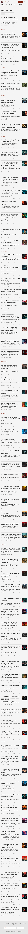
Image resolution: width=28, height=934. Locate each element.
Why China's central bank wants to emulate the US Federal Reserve (10, 523)
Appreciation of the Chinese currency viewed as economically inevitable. (9, 333)
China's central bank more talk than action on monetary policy (11, 290)
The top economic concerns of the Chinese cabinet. (10, 512)
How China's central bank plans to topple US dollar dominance (10, 675)
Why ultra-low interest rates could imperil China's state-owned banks (10, 548)
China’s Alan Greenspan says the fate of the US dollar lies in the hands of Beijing (10, 452)
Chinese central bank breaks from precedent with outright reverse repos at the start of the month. (10, 702)
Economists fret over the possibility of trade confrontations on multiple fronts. (11, 774)
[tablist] (7, 13)
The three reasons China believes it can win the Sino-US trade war (11, 709)
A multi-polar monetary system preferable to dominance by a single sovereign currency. (10, 678)
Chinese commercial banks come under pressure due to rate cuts (10, 884)
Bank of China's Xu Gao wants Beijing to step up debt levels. (10, 577)
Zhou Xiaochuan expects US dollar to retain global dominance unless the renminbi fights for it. (10, 456)
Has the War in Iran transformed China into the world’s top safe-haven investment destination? (10, 163)
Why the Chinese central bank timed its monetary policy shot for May (10, 820)
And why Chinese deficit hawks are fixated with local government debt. (10, 104)
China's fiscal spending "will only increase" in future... (10, 140)
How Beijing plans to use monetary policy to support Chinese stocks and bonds (10, 37)
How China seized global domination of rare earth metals (10, 440)
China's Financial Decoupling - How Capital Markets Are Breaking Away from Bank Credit (10, 45)
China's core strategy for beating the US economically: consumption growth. (10, 771)
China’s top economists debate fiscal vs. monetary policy (10, 219)
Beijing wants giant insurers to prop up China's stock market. (9, 623)
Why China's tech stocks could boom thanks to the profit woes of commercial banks (10, 758)
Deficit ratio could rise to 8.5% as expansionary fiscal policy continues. (9, 304)
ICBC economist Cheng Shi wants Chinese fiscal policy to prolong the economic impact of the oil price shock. (10, 155)
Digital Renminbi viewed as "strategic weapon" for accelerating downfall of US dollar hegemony (10, 833)
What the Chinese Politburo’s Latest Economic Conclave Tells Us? (10, 19)
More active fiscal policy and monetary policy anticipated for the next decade (9, 689)
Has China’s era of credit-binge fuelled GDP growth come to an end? (9, 179)
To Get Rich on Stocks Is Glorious (10, 474)
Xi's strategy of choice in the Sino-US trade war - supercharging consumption (10, 560)
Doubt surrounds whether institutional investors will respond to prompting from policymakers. (10, 626)
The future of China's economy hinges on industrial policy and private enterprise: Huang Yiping (10, 858)
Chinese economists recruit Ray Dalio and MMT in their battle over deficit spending (10, 573)
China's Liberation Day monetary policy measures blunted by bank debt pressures (10, 698)
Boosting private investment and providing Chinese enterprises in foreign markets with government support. (11, 516)
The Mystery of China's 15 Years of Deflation (10, 230)
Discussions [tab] (11, 13)
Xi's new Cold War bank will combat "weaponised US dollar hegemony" (11, 534)
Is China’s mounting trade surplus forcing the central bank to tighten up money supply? (10, 85)
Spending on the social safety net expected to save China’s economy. (10, 422)
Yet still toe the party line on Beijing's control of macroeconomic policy (9, 527)
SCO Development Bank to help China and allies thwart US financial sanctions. (10, 538)
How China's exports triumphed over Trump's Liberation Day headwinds (10, 392)
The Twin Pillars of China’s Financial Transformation (8, 33)
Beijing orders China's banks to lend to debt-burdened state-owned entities (9, 366)
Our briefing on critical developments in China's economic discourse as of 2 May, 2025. (10, 862)
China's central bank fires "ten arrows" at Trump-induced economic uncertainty (9, 846)
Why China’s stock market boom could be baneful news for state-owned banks (10, 501)
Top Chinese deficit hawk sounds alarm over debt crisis (10, 351)
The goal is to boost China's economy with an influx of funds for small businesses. (10, 370)
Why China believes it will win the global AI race (10, 279)
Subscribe (20, 1)
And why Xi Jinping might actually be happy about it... (11, 552)
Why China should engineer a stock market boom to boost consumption (11, 746)
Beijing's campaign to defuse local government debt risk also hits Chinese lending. (9, 798)
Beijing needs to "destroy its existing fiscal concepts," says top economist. (10, 724)
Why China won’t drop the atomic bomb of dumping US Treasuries (10, 908)
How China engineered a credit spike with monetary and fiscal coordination (9, 611)
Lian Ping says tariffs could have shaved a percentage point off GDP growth (10, 824)
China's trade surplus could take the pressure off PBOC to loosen (9, 23)
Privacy (16, 923)
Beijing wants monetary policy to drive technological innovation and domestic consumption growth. (9, 849)
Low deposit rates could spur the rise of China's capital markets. (10, 762)
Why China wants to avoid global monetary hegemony (10, 241)
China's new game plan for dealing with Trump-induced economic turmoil (10, 647)
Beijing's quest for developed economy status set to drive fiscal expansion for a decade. (10, 355)
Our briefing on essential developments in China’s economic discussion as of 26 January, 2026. (10, 258)
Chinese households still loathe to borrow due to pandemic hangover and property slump (10, 320)
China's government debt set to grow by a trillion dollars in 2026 (10, 340)
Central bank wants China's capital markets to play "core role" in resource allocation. (10, 783)
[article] (14, 22)
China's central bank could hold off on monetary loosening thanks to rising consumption (10, 896)
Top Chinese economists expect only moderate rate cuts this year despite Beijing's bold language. (9, 293)
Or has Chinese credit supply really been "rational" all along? (10, 183)
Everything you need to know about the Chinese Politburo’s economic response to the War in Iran (11, 126)
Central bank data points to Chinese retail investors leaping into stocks (10, 504)
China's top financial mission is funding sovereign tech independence (9, 379)
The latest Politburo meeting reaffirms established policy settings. (9, 876)
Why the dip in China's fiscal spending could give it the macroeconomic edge (8, 100)
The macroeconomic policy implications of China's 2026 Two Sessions (10, 203)
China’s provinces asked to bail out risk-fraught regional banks (10, 191)
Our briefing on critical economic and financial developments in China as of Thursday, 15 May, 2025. (9, 811)
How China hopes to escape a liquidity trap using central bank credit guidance (10, 267)
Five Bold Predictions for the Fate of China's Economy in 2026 (10, 301)
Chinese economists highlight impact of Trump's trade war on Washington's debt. (10, 837)
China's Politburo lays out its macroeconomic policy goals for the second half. (11, 588)
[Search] (25, 13)
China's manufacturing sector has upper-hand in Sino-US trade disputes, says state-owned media (10, 807)
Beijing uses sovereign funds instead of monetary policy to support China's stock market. (10, 900)
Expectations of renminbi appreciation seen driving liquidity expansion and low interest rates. (11, 89)
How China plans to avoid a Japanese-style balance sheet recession (9, 113)
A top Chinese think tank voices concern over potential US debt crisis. (10, 911)
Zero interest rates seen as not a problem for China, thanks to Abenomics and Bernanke (10, 215)
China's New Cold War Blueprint (10, 430)
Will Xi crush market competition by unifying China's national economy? (10, 635)
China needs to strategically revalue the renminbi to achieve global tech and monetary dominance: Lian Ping (10, 329)
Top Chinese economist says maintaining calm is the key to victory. (10, 713)
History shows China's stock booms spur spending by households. (10, 749)
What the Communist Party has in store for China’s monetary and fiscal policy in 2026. (10, 344)
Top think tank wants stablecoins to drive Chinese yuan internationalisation (10, 663)
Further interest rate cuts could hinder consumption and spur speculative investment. (9, 887)
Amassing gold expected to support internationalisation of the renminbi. (9, 492)
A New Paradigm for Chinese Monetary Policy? (9, 57)
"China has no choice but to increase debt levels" (8, 721)
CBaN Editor (6, 25)
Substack (8, 931)
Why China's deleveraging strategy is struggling (10, 255)
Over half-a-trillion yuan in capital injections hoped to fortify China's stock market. (11, 735)
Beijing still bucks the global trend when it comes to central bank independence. (10, 615)
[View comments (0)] (8, 27)
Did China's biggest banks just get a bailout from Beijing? (10, 732)
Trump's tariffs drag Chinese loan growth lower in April (10, 795)
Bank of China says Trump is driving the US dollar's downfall (9, 403)
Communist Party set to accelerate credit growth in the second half (11, 585)
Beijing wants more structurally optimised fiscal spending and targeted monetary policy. (10, 130)
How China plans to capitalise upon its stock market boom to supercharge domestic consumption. (11, 476)
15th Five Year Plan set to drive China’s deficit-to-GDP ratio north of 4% (10, 418)
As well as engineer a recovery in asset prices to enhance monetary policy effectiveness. (9, 271)
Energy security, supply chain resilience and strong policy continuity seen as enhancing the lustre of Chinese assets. (11, 167)
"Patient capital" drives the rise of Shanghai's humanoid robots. (8, 787)
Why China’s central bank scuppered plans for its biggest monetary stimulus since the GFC (10, 316)
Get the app (20, 928)
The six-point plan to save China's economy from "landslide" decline (10, 463)
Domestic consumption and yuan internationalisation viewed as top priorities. (8, 651)
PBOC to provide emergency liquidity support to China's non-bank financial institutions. (9, 76)
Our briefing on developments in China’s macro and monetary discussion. (10, 383)
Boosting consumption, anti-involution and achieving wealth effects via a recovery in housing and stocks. (10, 602)
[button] (2, 4)
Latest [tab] (3, 13)
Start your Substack (10, 928)
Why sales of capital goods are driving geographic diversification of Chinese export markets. (9, 396)
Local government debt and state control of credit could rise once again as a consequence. (10, 194)
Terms (20, 923)
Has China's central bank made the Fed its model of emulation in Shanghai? (10, 72)
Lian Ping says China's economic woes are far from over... (10, 467)
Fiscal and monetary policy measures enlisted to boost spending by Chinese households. (9, 564)
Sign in (25, 1)
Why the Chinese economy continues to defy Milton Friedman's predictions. (10, 233)
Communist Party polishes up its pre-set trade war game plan (10, 873)
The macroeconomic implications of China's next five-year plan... (10, 686)
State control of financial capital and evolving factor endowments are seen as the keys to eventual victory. (10, 282)
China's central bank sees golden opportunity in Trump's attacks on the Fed (10, 488)
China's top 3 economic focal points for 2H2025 (11, 599)
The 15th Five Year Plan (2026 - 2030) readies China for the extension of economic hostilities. (9, 432)
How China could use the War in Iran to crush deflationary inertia (10, 151)
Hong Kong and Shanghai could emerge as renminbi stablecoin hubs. (10, 667)
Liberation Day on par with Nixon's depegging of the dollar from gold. (9, 407)
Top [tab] (6, 13)
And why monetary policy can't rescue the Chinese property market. (10, 117)
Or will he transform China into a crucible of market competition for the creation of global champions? (11, 639)
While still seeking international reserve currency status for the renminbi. (10, 244)
